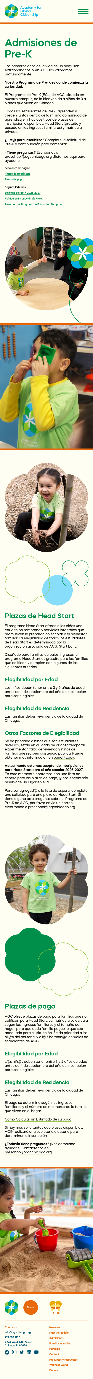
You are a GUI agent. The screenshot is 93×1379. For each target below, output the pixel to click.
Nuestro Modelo (59, 1332)
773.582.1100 (12, 1337)
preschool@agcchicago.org (28, 156)
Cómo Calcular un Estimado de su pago (38, 1119)
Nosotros (54, 1327)
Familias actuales (60, 1343)
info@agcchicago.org (18, 1332)
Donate (53, 1370)
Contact (54, 1354)
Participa (54, 1349)
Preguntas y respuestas (63, 1359)
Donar (30, 1307)
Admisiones (56, 1338)
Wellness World (58, 1365)
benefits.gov (64, 757)
